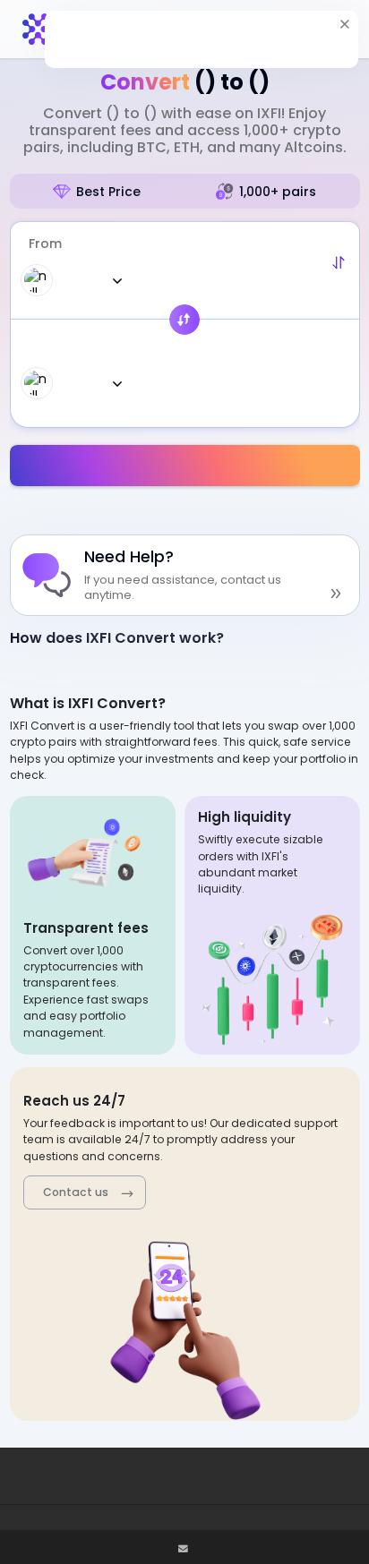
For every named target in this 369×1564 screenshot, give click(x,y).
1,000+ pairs (277, 191)
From (45, 243)
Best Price (108, 191)
